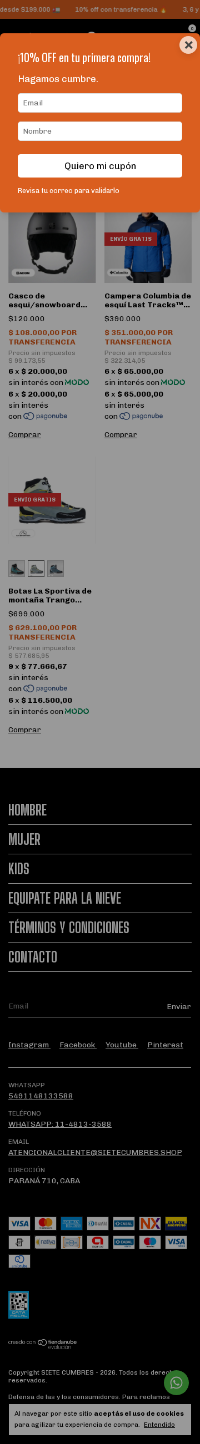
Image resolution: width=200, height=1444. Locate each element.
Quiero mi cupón (100, 165)
